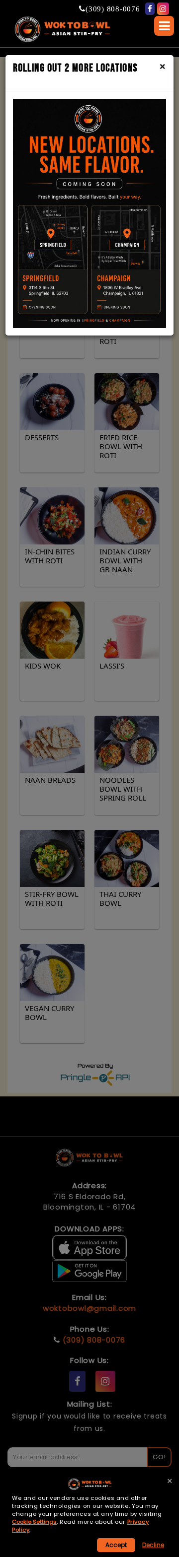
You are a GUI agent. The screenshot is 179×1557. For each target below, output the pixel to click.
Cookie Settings (34, 1522)
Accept (116, 1545)
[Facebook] (150, 8)
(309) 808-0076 (113, 8)
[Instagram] (163, 8)
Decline (153, 1545)
